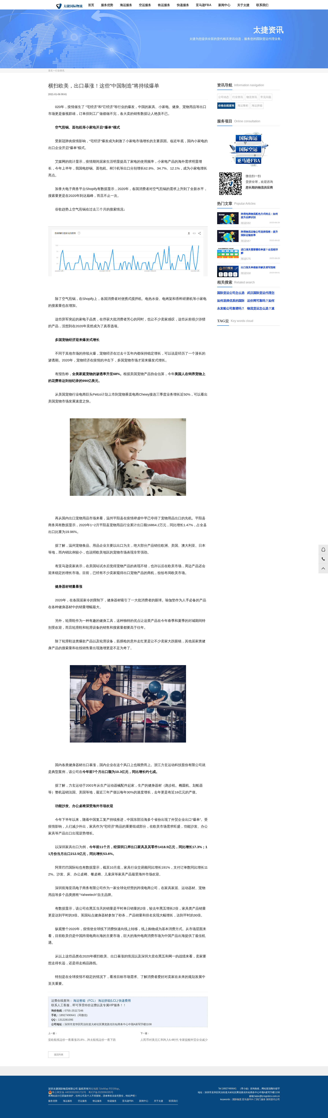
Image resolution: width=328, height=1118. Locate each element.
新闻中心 (224, 5)
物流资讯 (251, 97)
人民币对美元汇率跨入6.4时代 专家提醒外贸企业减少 (174, 1039)
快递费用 (125, 1000)
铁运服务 (164, 5)
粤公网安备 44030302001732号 (69, 1092)
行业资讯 (59, 70)
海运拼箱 (257, 105)
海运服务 (126, 5)
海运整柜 (243, 105)
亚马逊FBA (203, 5)
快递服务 (183, 5)
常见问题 (265, 97)
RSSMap (114, 1088)
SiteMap (103, 1088)
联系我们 (262, 5)
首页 (91, 5)
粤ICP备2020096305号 (100, 1092)
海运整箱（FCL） (85, 1000)
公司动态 (223, 97)
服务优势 (107, 5)
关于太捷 (243, 5)
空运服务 (145, 5)
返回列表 (58, 1054)
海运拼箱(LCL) (108, 1000)
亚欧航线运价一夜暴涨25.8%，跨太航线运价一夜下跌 (82, 1039)
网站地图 (93, 1088)
